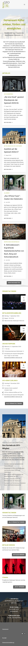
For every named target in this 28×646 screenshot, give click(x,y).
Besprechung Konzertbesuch (11, 242)
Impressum (5, 629)
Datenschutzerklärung (8, 642)
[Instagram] (25, 634)
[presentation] (14, 84)
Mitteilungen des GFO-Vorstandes (13, 146)
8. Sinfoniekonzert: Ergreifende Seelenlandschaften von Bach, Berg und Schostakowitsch (14, 251)
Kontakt (4, 638)
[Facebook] (22, 634)
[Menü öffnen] (24, 4)
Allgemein (6, 193)
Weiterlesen (8, 122)
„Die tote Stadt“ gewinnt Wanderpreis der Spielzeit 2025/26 (14, 100)
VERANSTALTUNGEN (9, 291)
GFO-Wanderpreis (8, 94)
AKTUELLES (6, 73)
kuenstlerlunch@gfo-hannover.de (13, 357)
